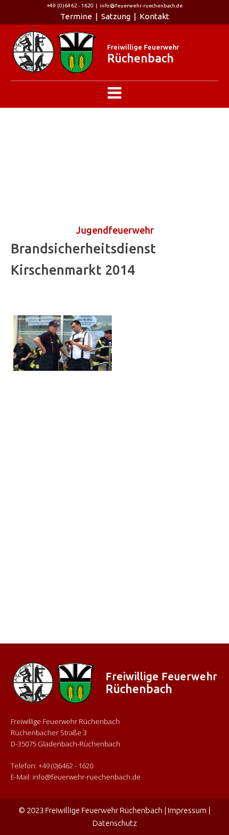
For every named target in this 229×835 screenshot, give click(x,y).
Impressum (187, 810)
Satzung (115, 16)
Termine (76, 16)
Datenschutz (115, 823)
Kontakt (154, 16)
